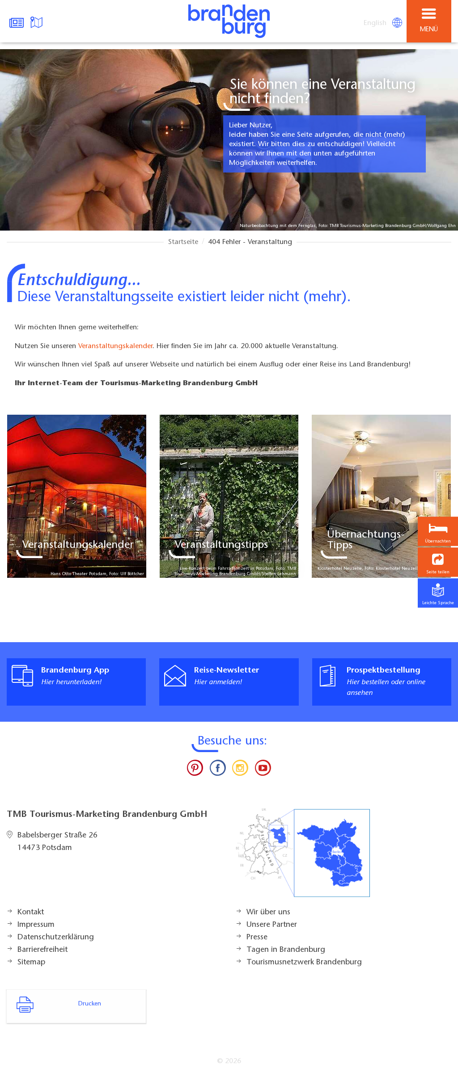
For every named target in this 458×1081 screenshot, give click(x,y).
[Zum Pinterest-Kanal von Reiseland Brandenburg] (195, 770)
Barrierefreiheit (42, 950)
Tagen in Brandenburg (285, 950)
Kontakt (30, 913)
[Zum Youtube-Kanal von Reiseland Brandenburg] (262, 770)
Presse (256, 938)
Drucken (89, 1004)
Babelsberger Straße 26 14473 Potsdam (57, 842)
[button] (438, 561)
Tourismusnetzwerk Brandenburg (304, 963)
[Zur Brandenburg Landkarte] (303, 857)
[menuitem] (376, 23)
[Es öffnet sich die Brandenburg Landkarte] (37, 21)
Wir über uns (268, 913)
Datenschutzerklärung (55, 938)
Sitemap (31, 963)
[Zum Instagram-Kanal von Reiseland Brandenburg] (240, 770)
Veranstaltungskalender (115, 346)
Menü (429, 29)
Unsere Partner (271, 925)
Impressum (36, 925)
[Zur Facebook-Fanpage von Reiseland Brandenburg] (218, 770)
